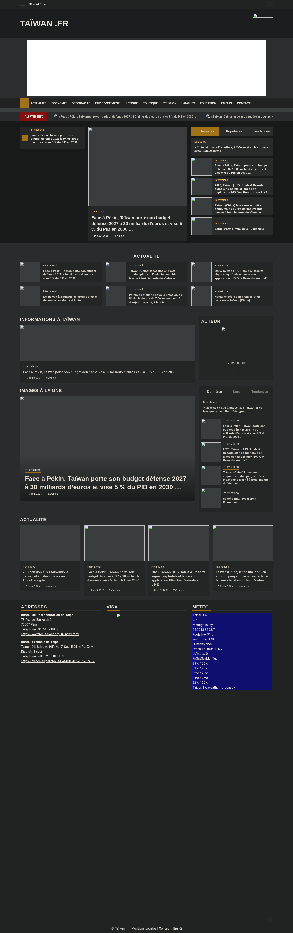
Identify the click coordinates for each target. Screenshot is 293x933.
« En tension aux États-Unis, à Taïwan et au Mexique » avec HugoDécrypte (45, 576)
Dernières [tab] (206, 131)
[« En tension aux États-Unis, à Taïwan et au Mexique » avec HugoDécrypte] (50, 543)
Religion (169, 103)
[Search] (270, 103)
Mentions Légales (143, 928)
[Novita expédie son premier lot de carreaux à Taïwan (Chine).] (201, 296)
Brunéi (177, 928)
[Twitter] (236, 371)
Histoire (131, 103)
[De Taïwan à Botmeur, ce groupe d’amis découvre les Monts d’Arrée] (30, 296)
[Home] (24, 103)
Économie (59, 103)
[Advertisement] (146, 68)
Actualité (38, 103)
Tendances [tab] (261, 131)
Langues (188, 103)
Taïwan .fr (44, 23)
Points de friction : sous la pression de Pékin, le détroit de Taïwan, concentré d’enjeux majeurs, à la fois (155, 298)
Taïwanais (119, 235)
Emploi (226, 103)
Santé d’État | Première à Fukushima (239, 228)
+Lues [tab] (236, 391)
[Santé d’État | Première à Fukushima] (201, 226)
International (37, 129)
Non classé (200, 142)
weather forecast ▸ (214, 687)
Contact (244, 103)
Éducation (208, 103)
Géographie (81, 103)
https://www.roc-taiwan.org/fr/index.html (50, 634)
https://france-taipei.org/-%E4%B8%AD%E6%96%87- (58, 661)
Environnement (107, 103)
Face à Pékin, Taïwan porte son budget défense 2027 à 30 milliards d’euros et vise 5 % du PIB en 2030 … (126, 116)
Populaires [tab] (233, 131)
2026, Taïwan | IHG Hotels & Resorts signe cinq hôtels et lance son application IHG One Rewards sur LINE (241, 189)
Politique (150, 103)
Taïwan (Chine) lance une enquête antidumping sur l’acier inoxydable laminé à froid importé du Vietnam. (238, 209)
